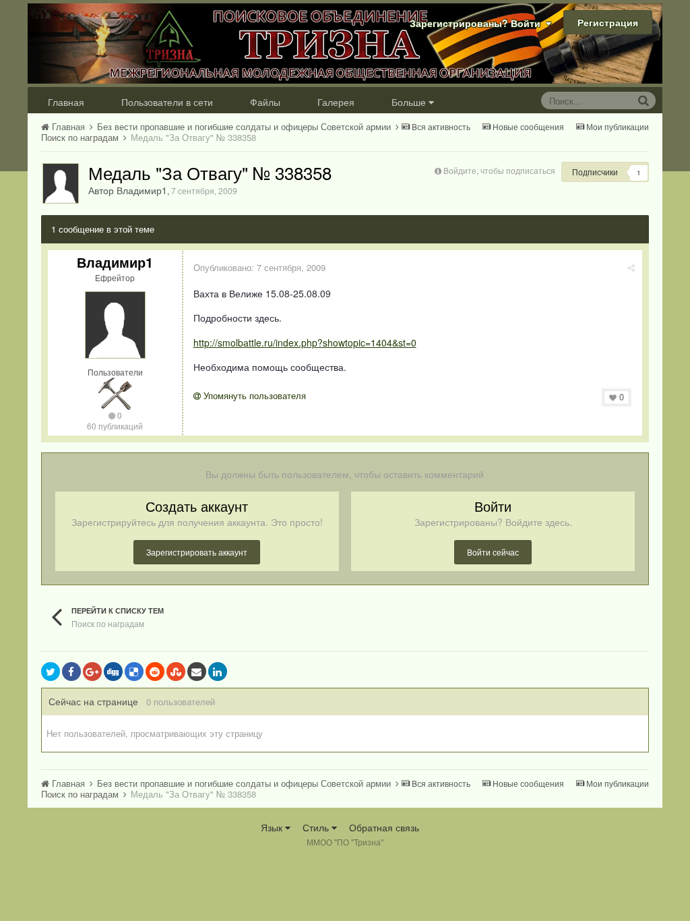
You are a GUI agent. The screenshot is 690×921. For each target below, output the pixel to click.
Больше (408, 102)
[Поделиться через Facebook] (71, 671)
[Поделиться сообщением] (631, 267)
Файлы (265, 102)
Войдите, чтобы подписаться (499, 170)
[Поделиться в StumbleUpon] (175, 671)
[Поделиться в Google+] (92, 671)
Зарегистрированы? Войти (478, 23)
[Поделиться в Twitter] (50, 671)
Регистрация (607, 22)
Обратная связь (384, 827)
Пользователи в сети (167, 102)
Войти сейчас (493, 552)
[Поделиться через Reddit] (155, 671)
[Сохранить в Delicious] (134, 671)
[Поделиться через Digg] (113, 671)
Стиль (317, 827)
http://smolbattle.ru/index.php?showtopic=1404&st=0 (304, 342)
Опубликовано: (259, 267)
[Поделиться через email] (196, 671)
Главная (66, 102)
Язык (273, 827)
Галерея (335, 102)
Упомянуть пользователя (253, 395)
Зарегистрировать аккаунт (196, 552)
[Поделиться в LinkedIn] (217, 671)
